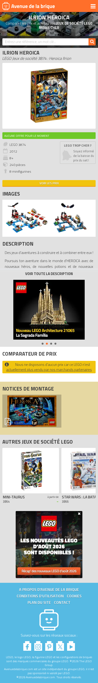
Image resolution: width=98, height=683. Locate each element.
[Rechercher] (92, 41)
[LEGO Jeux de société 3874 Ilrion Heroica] (26, 233)
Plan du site (39, 602)
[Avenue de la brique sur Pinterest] (49, 645)
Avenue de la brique (28, 6)
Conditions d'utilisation (40, 596)
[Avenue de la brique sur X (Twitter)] (60, 645)
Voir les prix (49, 183)
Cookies (74, 596)
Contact (62, 602)
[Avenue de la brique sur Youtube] (71, 645)
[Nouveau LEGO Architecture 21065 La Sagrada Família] (49, 310)
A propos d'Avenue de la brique (49, 589)
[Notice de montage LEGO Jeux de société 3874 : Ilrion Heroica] (31, 411)
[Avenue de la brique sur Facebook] (27, 645)
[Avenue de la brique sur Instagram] (38, 645)
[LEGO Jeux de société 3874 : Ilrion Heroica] (49, 124)
